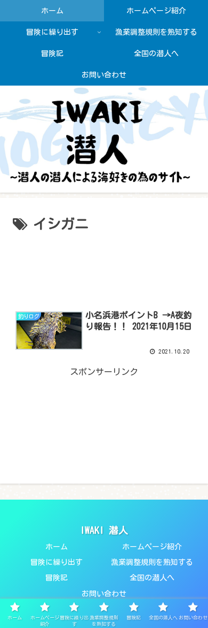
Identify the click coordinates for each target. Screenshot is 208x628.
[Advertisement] (104, 267)
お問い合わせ (104, 594)
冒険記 (56, 577)
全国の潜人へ (152, 577)
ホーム (56, 546)
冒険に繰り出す (56, 562)
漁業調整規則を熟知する (152, 562)
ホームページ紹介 (152, 546)
